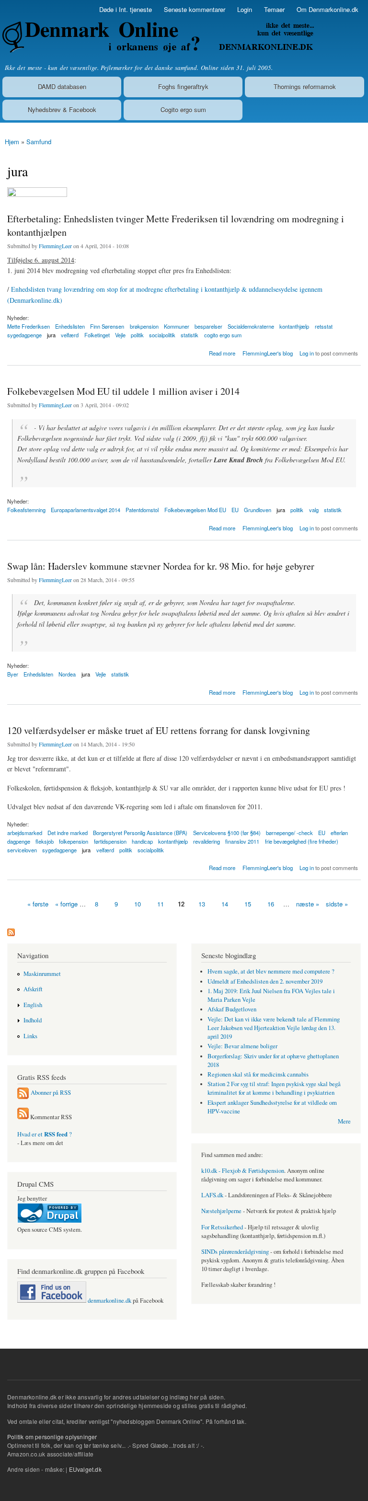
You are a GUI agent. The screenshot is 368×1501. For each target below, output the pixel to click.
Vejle (120, 335)
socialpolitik (162, 335)
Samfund (38, 141)
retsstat (324, 326)
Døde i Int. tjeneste (125, 9)
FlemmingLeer (55, 246)
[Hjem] (157, 37)
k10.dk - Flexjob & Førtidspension (242, 1171)
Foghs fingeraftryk (183, 86)
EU (235, 510)
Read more (222, 352)
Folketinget (97, 335)
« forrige (66, 903)
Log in (306, 353)
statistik (189, 335)
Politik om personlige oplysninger (52, 1436)
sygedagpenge (24, 335)
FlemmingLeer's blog (267, 353)
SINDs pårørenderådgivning (235, 1252)
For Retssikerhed (222, 1227)
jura (51, 335)
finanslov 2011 (242, 841)
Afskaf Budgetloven (231, 1009)
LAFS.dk (212, 1195)
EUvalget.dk (85, 1469)
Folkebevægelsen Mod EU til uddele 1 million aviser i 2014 (123, 391)
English (32, 1005)
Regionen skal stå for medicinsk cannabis (258, 1074)
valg (314, 510)
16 (270, 903)
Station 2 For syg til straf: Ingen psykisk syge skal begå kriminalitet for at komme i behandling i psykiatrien (274, 1088)
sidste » (337, 903)
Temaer (274, 9)
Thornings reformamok (305, 86)
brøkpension (144, 326)
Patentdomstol (142, 510)
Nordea (67, 674)
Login (244, 9)
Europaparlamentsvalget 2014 (85, 510)
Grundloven (257, 510)
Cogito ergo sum (183, 109)
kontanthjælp (294, 326)
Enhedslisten (38, 674)
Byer (12, 674)
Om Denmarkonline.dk (327, 9)
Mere (344, 1121)
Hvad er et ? (44, 1134)
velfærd (70, 335)
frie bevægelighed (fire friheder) (301, 841)
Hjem (12, 141)
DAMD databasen (62, 86)
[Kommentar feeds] (23, 1117)
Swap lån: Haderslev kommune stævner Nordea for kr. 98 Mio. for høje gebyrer (160, 566)
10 (137, 903)
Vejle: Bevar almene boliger (242, 1046)
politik (137, 335)
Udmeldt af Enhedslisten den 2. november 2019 (264, 981)
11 (160, 903)
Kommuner (176, 326)
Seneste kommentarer (194, 9)
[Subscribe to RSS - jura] (11, 930)
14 (224, 903)
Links (30, 1036)
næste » (307, 903)
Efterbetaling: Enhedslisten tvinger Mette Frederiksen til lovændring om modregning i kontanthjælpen (175, 225)
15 (247, 903)
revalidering (206, 841)
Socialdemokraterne (251, 326)
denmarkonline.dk (108, 1300)
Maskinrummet (42, 974)
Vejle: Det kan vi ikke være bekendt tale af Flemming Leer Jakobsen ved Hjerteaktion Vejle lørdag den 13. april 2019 (273, 1028)
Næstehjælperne (221, 1211)
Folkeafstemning (26, 510)
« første (37, 903)
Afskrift (33, 989)
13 (201, 903)
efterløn (339, 832)
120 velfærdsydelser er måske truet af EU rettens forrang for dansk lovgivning (158, 730)
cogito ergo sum (223, 335)
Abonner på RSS (51, 1093)
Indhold (32, 1020)
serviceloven (22, 850)
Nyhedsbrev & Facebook (62, 109)
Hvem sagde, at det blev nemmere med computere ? (270, 971)
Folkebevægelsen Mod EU (195, 510)
